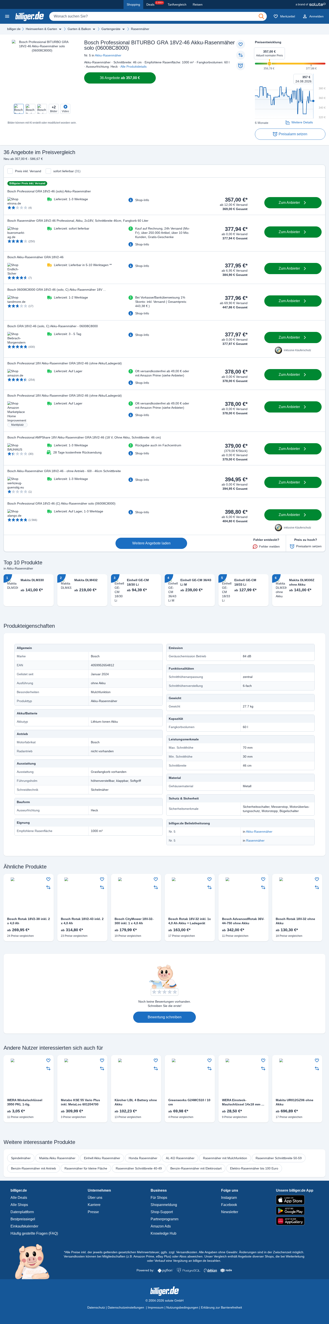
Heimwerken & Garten (41, 29)
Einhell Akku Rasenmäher (102, 1158)
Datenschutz (96, 1307)
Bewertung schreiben (165, 1017)
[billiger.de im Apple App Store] (294, 1199)
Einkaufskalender (24, 1226)
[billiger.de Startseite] (29, 16)
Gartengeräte (110, 29)
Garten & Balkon (79, 29)
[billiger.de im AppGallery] (294, 1221)
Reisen (198, 4)
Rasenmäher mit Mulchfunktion (225, 1158)
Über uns (95, 1197)
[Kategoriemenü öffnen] (7, 16)
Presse (93, 1212)
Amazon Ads (161, 1226)
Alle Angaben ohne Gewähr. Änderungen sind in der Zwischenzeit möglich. (251, 1252)
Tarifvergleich (177, 4)
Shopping (133, 4)
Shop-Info (142, 200)
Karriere (94, 1205)
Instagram (229, 1197)
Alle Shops (19, 1205)
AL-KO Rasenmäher (180, 1158)
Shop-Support (162, 1212)
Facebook (229, 1205)
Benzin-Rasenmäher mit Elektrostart (196, 1168)
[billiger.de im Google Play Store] (294, 1210)
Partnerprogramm (164, 1219)
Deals (154, 3)
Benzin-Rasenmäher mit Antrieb (33, 1168)
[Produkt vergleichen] (240, 55)
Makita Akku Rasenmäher (57, 1158)
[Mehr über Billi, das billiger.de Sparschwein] (34, 1261)
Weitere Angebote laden (151, 543)
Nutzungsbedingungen (182, 1307)
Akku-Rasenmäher (108, 55)
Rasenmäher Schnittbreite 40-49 (139, 1168)
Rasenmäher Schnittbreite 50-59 (279, 1158)
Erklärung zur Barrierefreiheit (221, 1307)
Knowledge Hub (163, 1233)
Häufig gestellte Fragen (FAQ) (34, 1233)
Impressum (156, 1307)
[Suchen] (261, 16)
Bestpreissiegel (23, 1219)
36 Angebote (120, 78)
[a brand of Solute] (310, 4)
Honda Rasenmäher (143, 1158)
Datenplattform (22, 1212)
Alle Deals (19, 1197)
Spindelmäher (21, 1158)
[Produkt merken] (240, 44)
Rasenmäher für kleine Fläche (85, 1168)
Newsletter (229, 1212)
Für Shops (159, 1197)
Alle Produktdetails (133, 66)
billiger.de (14, 29)
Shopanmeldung (164, 1205)
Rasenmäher (140, 29)
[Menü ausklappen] (60, 29)
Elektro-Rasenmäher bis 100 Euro (254, 1168)
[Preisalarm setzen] (240, 65)
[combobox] (158, 16)
